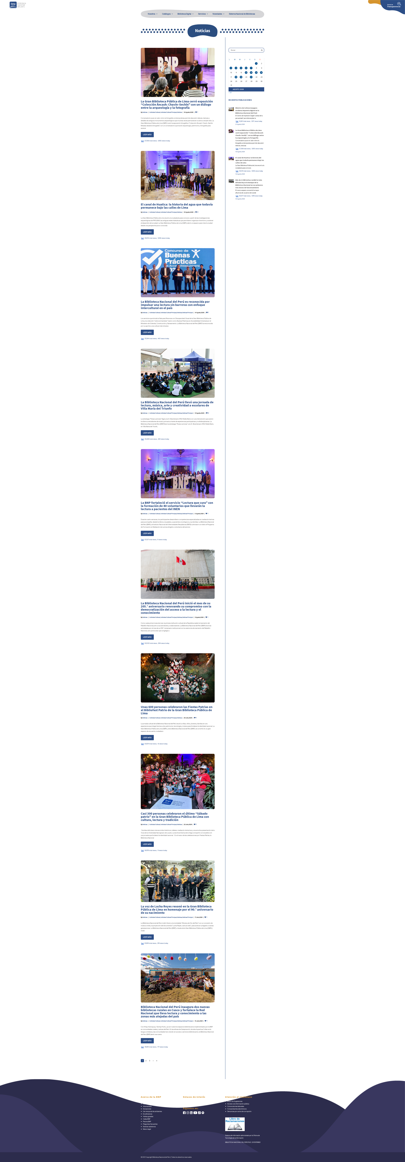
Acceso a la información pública (238, 1104)
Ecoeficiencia (147, 1114)
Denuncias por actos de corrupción (239, 1111)
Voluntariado (147, 1106)
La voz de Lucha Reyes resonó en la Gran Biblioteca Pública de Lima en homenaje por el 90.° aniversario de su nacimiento (177, 909)
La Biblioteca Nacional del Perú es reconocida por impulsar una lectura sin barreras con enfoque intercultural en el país (175, 305)
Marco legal (147, 1129)
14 (251, 72)
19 (241, 77)
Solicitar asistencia (149, 1126)
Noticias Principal (187, 313)
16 (261, 72)
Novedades (217, 13)
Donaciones (147, 1109)
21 (251, 77)
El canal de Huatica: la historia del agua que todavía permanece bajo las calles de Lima (177, 205)
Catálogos (166, 13)
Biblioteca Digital (184, 13)
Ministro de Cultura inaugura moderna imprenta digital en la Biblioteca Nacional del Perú (247, 110)
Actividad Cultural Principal (168, 112)
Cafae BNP (146, 1119)
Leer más (147, 134)
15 (256, 72)
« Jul (230, 92)
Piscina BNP (147, 1121)
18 (236, 77)
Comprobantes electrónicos (237, 1109)
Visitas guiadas (148, 1116)
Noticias (144, 112)
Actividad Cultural (154, 112)
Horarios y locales (149, 1104)
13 (246, 72)
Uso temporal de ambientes (152, 1111)
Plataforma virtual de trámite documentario (157, 1101)
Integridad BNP (190, 1101)
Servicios (202, 13)
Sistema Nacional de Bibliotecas (242, 13)
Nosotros (151, 13)
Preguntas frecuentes (150, 1124)
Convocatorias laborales (235, 1106)
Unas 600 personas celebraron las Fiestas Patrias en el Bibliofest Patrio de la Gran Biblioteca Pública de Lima (176, 710)
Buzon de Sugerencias (234, 1101)
